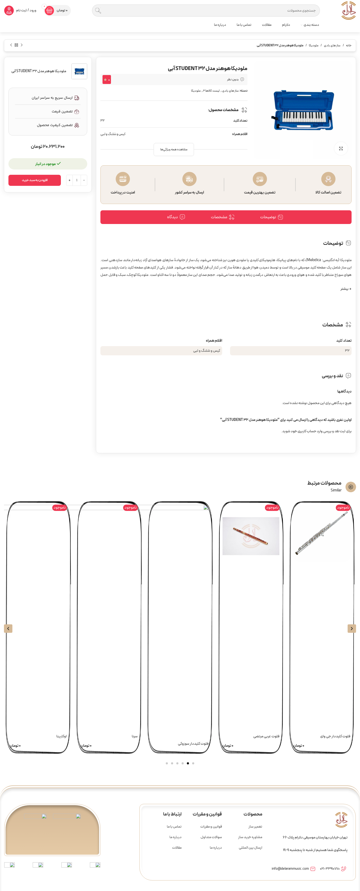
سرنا (135, 736)
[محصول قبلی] (21, 45)
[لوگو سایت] (348, 10)
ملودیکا (313, 45)
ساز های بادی (332, 45)
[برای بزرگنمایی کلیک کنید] (341, 148)
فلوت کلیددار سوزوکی (193, 743)
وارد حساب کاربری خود (307, 431)
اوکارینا (61, 736)
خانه (349, 45)
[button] (174, 149)
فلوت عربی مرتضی (266, 736)
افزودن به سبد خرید (35, 180)
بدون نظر (233, 79)
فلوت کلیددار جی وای (335, 736)
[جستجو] (98, 10)
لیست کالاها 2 (211, 90)
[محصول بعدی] (11, 45)
